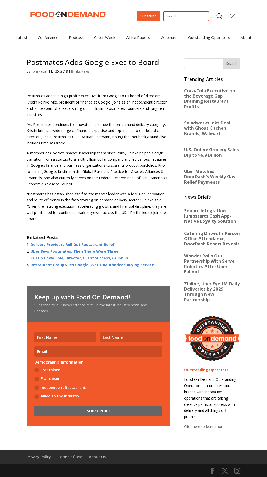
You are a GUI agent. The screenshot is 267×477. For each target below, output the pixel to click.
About (246, 37)
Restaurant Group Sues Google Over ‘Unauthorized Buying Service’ (93, 264)
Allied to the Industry (60, 396)
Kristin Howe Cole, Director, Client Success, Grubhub (79, 258)
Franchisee (50, 369)
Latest (21, 37)
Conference (48, 37)
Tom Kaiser (39, 71)
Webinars (169, 37)
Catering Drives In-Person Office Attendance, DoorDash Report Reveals (212, 238)
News (85, 71)
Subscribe (148, 16)
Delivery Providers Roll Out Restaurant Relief (73, 244)
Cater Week (104, 37)
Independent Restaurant (63, 387)
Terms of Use (70, 456)
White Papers (138, 37)
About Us (97, 456)
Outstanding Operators (209, 37)
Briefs (75, 71)
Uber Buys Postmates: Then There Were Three (74, 251)
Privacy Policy (39, 456)
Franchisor (50, 378)
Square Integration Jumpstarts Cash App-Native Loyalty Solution (210, 216)
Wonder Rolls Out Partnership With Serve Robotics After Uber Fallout (209, 263)
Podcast (76, 37)
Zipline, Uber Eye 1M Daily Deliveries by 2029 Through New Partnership (212, 291)
